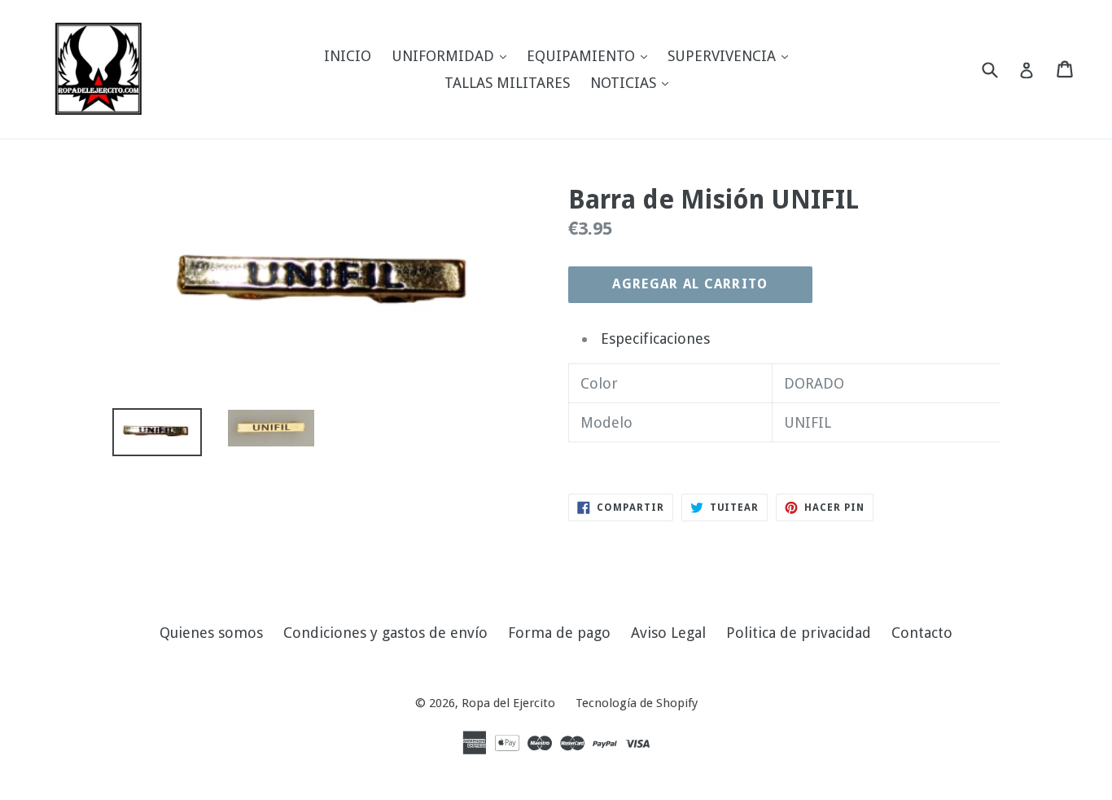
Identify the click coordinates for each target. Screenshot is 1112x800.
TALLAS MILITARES (507, 82)
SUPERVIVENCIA (732, 55)
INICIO (347, 55)
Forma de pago (559, 632)
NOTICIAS (633, 82)
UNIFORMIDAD (453, 55)
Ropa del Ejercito (508, 703)
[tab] (798, 338)
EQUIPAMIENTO (591, 55)
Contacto (921, 632)
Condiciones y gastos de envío (385, 632)
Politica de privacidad (798, 632)
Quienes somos (211, 632)
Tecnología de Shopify (637, 703)
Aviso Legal (668, 632)
